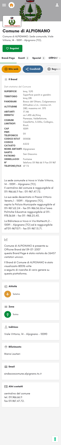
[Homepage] (12, 5)
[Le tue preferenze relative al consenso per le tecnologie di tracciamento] (55, 439)
